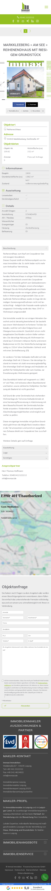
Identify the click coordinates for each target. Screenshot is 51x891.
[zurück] (6, 741)
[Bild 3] (9, 99)
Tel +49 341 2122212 (13, 769)
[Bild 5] (16, 99)
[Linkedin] (32, 21)
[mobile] (46, 7)
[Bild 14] (44, 99)
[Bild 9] (28, 99)
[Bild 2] (6, 99)
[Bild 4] (12, 99)
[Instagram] (37, 21)
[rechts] (30, 31)
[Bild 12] (38, 99)
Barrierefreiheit (32, 870)
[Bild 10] (31, 99)
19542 (7, 151)
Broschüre (36, 111)
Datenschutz (20, 870)
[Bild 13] (41, 99)
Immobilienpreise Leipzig (14, 782)
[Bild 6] (19, 99)
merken (25, 111)
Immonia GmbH (39, 867)
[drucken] (43, 110)
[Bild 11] (35, 99)
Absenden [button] (25, 706)
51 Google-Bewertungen (37, 889)
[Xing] (27, 21)
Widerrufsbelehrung (26, 873)
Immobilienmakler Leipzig (14, 785)
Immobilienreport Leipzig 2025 (17, 788)
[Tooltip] (48, 884)
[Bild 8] (25, 99)
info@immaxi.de (9, 478)
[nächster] (45, 741)
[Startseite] (25, 7)
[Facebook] (13, 21)
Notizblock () (14, 111)
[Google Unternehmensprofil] (18, 21)
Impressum (9, 870)
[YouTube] (23, 21)
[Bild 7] (22, 99)
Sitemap (43, 870)
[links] (21, 31)
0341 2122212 (27, 17)
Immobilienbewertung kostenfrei (17, 791)
